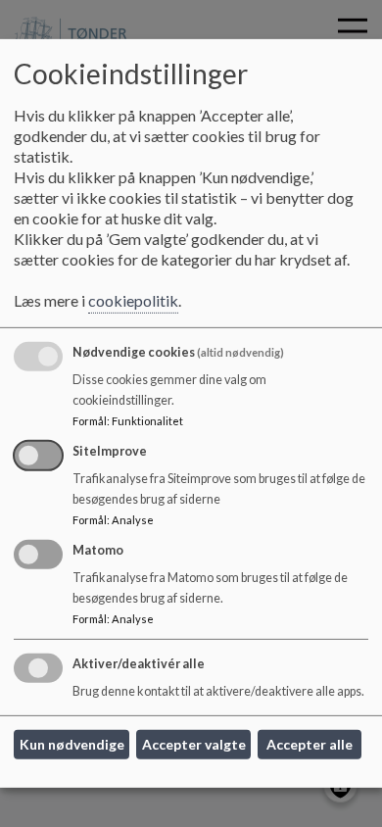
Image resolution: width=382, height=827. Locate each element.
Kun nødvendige (72, 744)
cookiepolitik (133, 300)
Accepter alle (309, 744)
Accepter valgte (194, 744)
